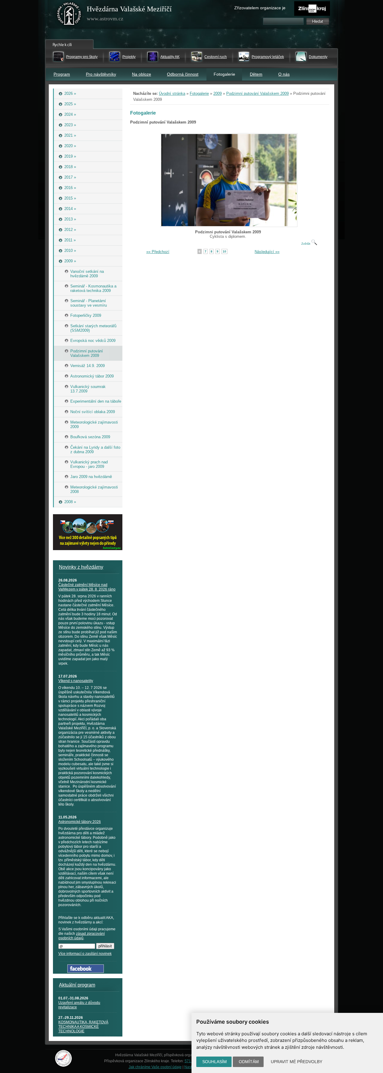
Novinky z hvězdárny (81, 567)
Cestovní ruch (215, 57)
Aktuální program (77, 984)
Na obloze (141, 74)
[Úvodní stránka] (69, 15)
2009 (217, 93)
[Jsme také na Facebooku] (85, 971)
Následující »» (267, 251)
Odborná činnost (182, 74)
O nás (284, 74)
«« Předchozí (157, 251)
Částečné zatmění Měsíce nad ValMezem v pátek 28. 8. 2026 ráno (86, 587)
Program (62, 74)
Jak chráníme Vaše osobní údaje (155, 1067)
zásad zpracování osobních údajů (81, 936)
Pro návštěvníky (101, 74)
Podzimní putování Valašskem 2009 (257, 93)
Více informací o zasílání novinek (85, 954)
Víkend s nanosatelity (75, 681)
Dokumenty (318, 57)
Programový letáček (268, 57)
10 (224, 251)
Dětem (256, 74)
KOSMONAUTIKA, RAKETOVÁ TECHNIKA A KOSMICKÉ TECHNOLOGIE (83, 1026)
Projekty (129, 57)
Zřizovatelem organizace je (259, 7)
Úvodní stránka (172, 93)
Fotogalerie (199, 93)
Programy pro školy (82, 57)
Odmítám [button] (249, 1061)
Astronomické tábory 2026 (79, 822)
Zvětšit (306, 243)
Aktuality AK (170, 57)
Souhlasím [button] (214, 1061)
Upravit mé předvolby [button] (296, 1061)
